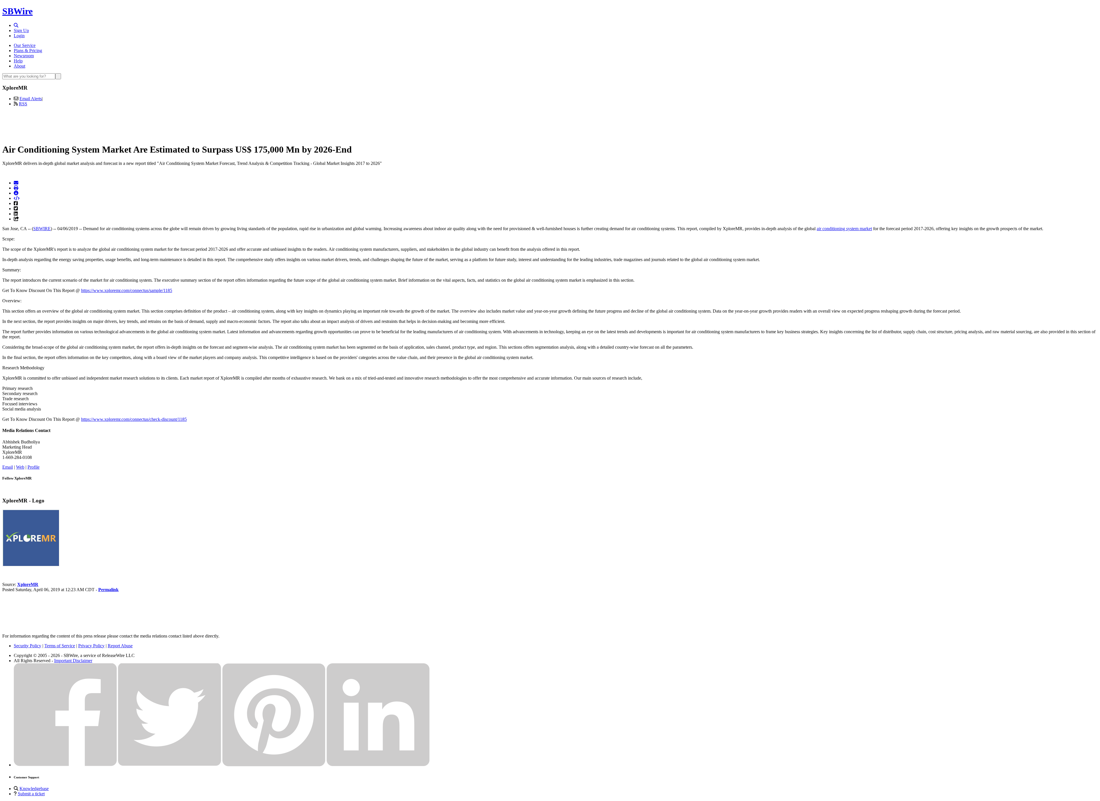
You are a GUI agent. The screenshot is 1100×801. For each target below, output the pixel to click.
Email (7, 467)
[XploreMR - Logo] (31, 565)
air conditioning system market (844, 228)
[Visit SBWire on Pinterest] (273, 764)
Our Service (25, 45)
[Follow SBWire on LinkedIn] (378, 764)
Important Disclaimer (73, 660)
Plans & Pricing (28, 50)
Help (18, 60)
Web (20, 467)
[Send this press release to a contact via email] (16, 182)
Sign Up (21, 30)
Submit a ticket (31, 793)
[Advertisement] (550, 124)
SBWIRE (42, 228)
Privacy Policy (91, 645)
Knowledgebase (34, 788)
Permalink (108, 589)
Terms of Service (59, 645)
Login (19, 35)
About (19, 66)
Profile (34, 467)
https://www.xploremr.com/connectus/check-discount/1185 (134, 419)
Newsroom (24, 55)
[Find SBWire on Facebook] (65, 764)
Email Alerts (30, 98)
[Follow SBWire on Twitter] (169, 764)
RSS (23, 103)
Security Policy (27, 645)
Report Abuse (120, 645)
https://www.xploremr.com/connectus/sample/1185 (126, 290)
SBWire (17, 11)
